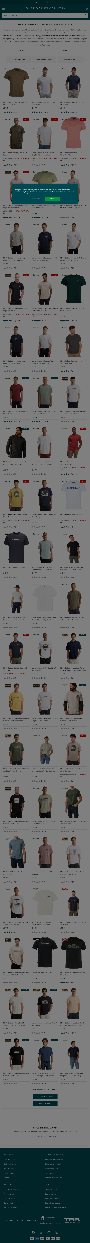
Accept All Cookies (52, 199)
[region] (45, 194)
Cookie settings (36, 199)
